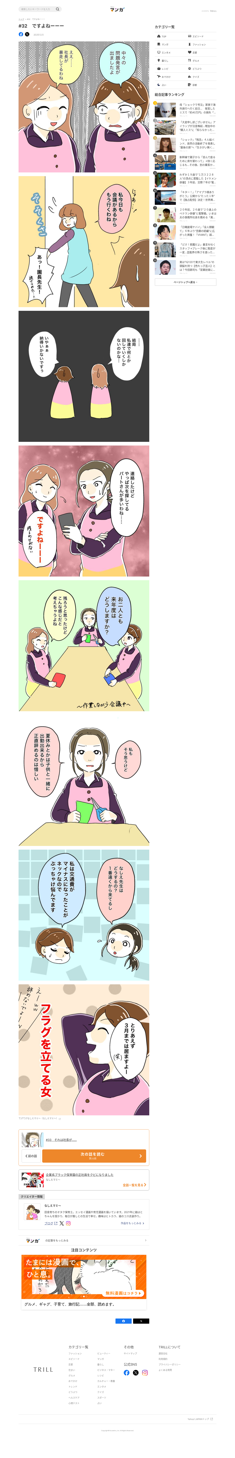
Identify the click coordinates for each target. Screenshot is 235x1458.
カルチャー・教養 (106, 1386)
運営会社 (163, 1359)
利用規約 (163, 1364)
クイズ (100, 1398)
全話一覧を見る (133, 1185)
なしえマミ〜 (52, 1205)
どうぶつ (72, 1398)
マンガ (100, 1364)
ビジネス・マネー (106, 1375)
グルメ (71, 1381)
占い (99, 1409)
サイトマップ (130, 1359)
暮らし (100, 1370)
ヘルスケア (73, 1403)
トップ (21, 19)
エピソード (73, 1364)
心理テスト (73, 1409)
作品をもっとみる (131, 1223)
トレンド (72, 1392)
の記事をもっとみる (56, 1240)
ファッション (75, 1359)
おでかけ (72, 1386)
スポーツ (101, 1403)
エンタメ (101, 1392)
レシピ (100, 1381)
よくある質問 (165, 1375)
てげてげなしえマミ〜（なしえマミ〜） (38, 1118)
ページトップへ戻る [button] (185, 282)
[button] (57, 9)
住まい (71, 1375)
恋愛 (70, 1370)
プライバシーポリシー (170, 1370)
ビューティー (103, 1359)
